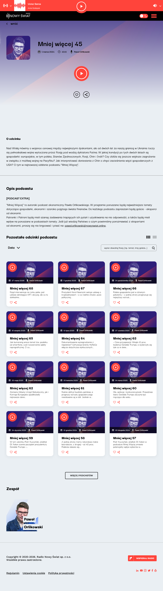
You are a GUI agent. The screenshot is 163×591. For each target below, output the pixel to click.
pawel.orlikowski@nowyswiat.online (85, 225)
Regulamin (12, 573)
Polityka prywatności (61, 573)
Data (11, 247)
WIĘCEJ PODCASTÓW (81, 475)
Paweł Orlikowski (82, 51)
